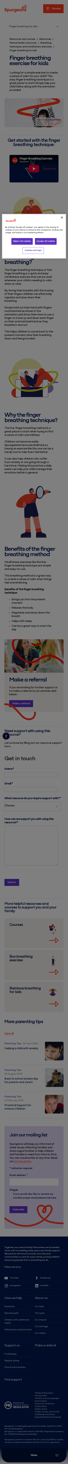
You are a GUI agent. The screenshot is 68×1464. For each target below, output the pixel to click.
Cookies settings (33, 250)
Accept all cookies (46, 241)
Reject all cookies (22, 241)
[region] (34, 236)
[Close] (61, 217)
